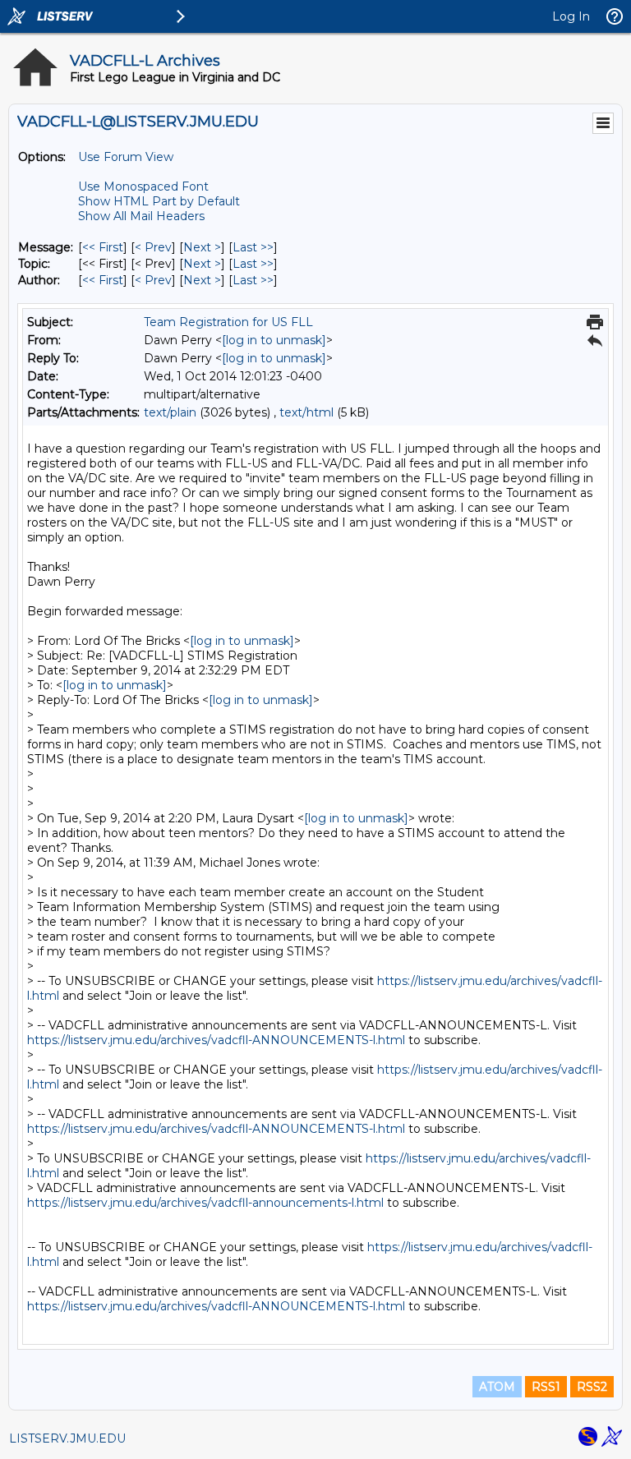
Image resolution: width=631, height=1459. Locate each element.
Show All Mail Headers (141, 216)
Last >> (253, 247)
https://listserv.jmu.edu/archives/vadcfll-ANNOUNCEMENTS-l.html (216, 1040)
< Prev (153, 247)
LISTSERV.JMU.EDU (67, 1438)
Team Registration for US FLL (228, 322)
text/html (306, 412)
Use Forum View (125, 157)
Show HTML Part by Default (159, 201)
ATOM (497, 1386)
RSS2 (592, 1386)
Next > (202, 247)
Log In (571, 16)
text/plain (170, 412)
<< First (102, 247)
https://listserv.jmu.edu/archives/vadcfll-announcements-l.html (205, 1202)
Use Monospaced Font (143, 186)
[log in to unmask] (274, 340)
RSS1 (546, 1386)
